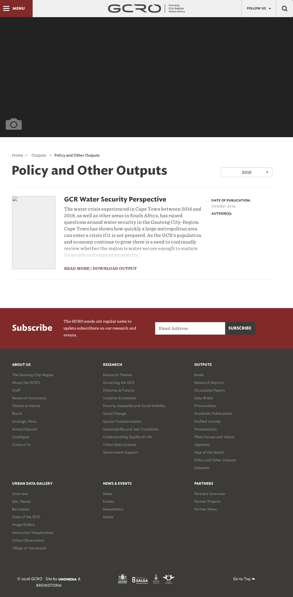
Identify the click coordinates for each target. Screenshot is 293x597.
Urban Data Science (119, 444)
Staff (16, 390)
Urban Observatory (28, 540)
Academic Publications (213, 413)
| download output (113, 268)
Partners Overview (209, 494)
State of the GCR (26, 517)
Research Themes (117, 375)
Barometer (21, 509)
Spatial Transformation (122, 421)
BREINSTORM (49, 585)
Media (108, 517)
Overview (20, 494)
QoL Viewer (21, 501)
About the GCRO (26, 382)
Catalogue (20, 437)
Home (17, 155)
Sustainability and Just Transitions (131, 429)
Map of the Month (209, 452)
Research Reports (209, 382)
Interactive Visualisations (33, 532)
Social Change (114, 413)
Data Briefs (203, 398)
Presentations (205, 429)
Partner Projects (207, 501)
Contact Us (21, 444)
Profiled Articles (207, 421)
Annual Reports (24, 429)
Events (108, 501)
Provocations (205, 406)
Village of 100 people (29, 548)
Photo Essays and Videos (214, 437)
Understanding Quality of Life (127, 437)
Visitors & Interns (26, 406)
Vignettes (202, 444)
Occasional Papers (209, 390)
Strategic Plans (24, 421)
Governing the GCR (118, 382)
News (107, 494)
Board (17, 413)
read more (77, 268)
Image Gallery (23, 524)
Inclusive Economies (119, 398)
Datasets (201, 468)
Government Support (120, 452)
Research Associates (29, 398)
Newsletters (113, 509)
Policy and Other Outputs (215, 460)
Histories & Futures (119, 390)
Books (199, 375)
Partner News (205, 509)
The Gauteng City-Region (33, 375)
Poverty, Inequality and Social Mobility (134, 406)
